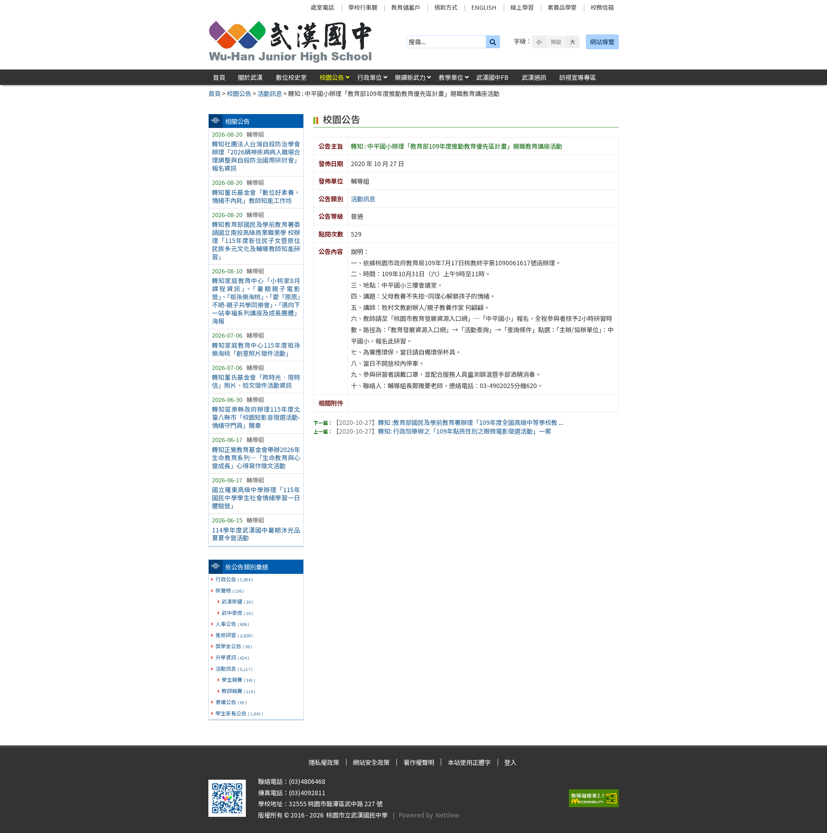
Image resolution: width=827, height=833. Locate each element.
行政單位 (369, 77)
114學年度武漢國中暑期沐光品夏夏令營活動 (256, 534)
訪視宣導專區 (577, 77)
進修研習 (234, 635)
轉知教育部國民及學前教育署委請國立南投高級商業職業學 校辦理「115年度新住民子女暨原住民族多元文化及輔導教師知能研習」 (256, 240)
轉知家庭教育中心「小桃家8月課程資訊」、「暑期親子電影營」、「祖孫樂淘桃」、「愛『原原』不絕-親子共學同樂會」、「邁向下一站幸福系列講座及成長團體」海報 (256, 300)
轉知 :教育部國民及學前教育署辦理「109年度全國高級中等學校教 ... (448, 422)
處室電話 (322, 7)
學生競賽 (238, 679)
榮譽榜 (229, 590)
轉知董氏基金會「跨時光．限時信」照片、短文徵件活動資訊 (256, 381)
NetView (447, 814)
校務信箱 (602, 7)
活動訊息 (234, 668)
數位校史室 (291, 77)
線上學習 (522, 7)
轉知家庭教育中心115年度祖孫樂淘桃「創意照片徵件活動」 (256, 349)
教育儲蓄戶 (405, 7)
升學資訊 (232, 657)
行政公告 (234, 579)
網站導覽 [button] (602, 41)
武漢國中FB (492, 77)
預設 (555, 42)
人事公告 (232, 623)
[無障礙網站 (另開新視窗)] (594, 798)
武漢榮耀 (237, 601)
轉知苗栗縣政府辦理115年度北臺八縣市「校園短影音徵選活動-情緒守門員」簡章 (256, 417)
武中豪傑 (237, 613)
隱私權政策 (324, 762)
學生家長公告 (239, 713)
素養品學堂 (562, 7)
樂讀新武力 (410, 77)
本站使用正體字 (469, 762)
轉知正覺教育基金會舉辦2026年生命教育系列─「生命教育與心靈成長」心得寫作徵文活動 (256, 457)
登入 (510, 762)
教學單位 (451, 77)
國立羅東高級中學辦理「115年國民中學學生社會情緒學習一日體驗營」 (256, 497)
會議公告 (231, 702)
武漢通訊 (534, 77)
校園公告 (331, 77)
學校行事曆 (362, 7)
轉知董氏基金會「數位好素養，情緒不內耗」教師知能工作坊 (256, 196)
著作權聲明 (418, 762)
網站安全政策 (371, 762)
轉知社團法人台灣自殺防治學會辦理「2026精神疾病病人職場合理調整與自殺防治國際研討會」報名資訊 (256, 156)
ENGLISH (484, 7)
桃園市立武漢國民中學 (356, 814)
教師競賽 (238, 691)
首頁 (219, 77)
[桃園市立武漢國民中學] (290, 41)
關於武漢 (250, 77)
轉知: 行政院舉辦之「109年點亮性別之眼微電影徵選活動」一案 (442, 431)
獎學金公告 (233, 646)
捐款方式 (445, 7)
